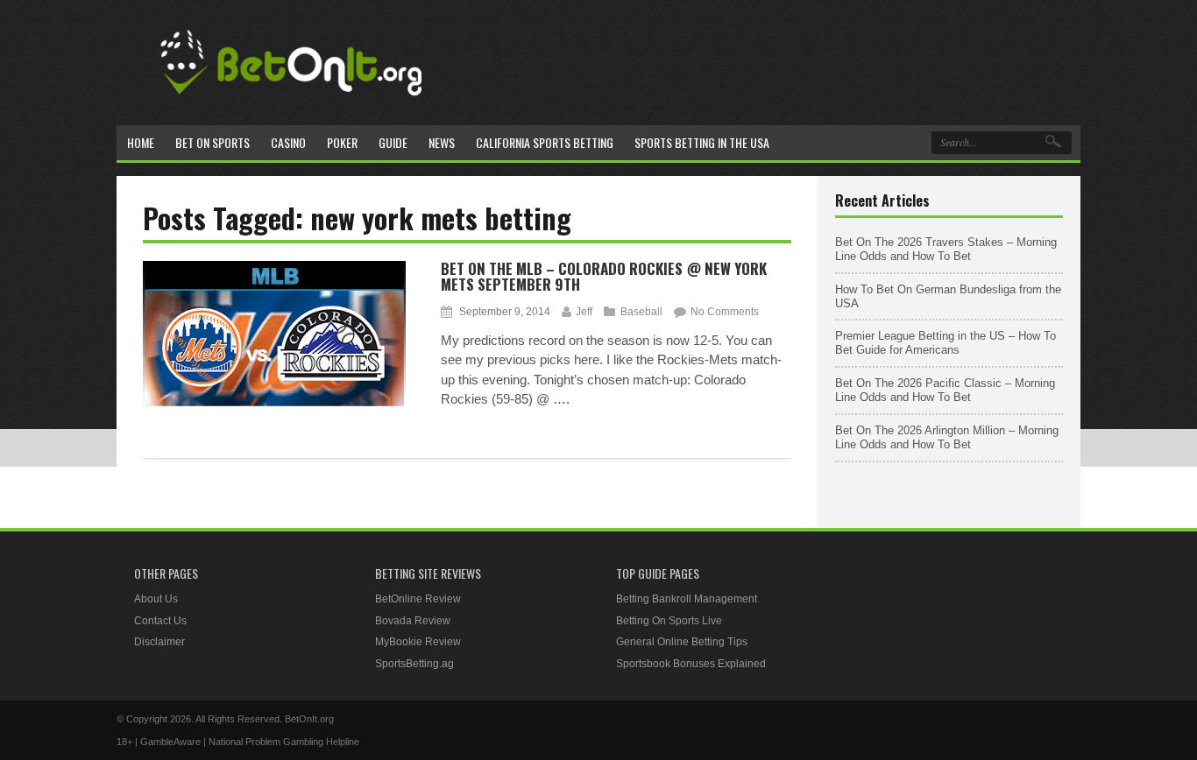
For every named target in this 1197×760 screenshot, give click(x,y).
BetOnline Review (418, 599)
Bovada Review (412, 621)
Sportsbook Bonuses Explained (691, 664)
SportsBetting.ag (414, 664)
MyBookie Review (418, 642)
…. (561, 398)
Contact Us (160, 621)
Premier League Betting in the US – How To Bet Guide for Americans (945, 342)
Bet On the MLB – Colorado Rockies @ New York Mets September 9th (604, 276)
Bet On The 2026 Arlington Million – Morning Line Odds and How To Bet (947, 437)
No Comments (725, 312)
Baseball (641, 312)
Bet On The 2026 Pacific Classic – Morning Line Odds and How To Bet (945, 390)
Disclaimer (159, 642)
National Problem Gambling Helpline (284, 741)
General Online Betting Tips (681, 642)
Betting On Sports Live (669, 621)
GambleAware (170, 741)
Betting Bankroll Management (686, 599)
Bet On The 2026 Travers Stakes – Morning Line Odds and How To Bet (946, 249)
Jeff (584, 312)
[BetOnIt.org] (292, 102)
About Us (156, 599)
